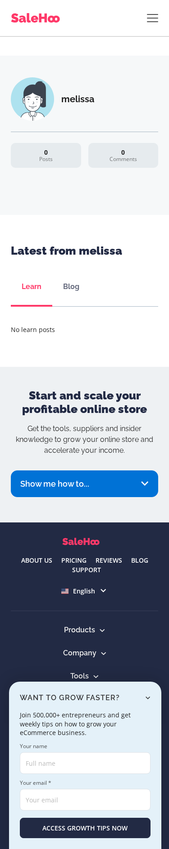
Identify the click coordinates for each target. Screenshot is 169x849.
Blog (139, 560)
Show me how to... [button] (54, 484)
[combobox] (84, 591)
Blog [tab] (71, 286)
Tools (79, 676)
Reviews (109, 560)
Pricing (74, 560)
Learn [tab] (31, 286)
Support (86, 569)
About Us (36, 560)
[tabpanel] (84, 329)
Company (79, 653)
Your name (33, 746)
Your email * (35, 783)
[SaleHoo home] (37, 18)
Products (79, 630)
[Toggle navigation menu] (152, 18)
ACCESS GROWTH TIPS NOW (85, 828)
